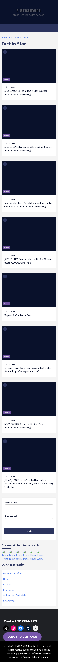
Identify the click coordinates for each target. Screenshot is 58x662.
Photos (7, 412)
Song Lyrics (9, 601)
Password (11, 516)
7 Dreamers (28, 10)
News (6, 79)
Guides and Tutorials (14, 595)
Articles (7, 584)
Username (11, 502)
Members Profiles (13, 573)
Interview (8, 590)
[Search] (53, 28)
